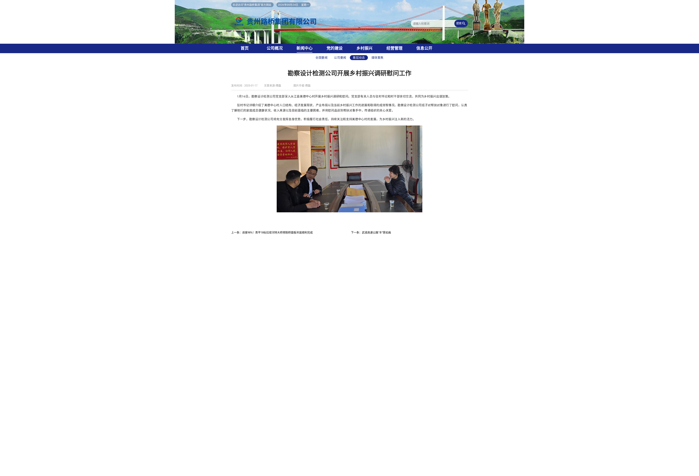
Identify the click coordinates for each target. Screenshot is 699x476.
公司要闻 (340, 57)
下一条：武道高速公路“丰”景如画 (371, 232)
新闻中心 (305, 48)
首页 (245, 48)
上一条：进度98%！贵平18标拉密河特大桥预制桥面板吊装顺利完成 (272, 232)
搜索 (461, 23)
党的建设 (335, 48)
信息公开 (424, 48)
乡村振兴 (364, 48)
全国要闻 (321, 57)
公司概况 (275, 48)
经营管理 (394, 48)
